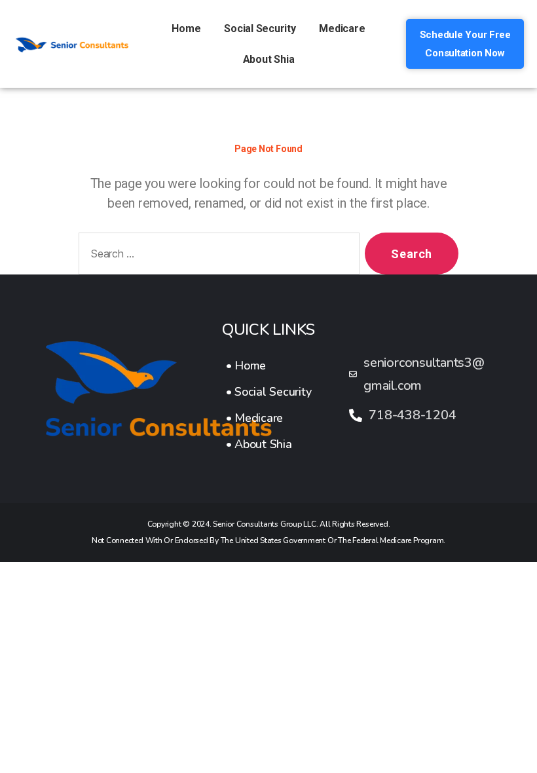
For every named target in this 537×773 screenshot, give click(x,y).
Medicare (342, 28)
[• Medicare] (269, 418)
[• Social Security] (269, 392)
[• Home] (269, 365)
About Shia (269, 59)
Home (186, 28)
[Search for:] (216, 256)
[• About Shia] (269, 444)
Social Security (259, 28)
